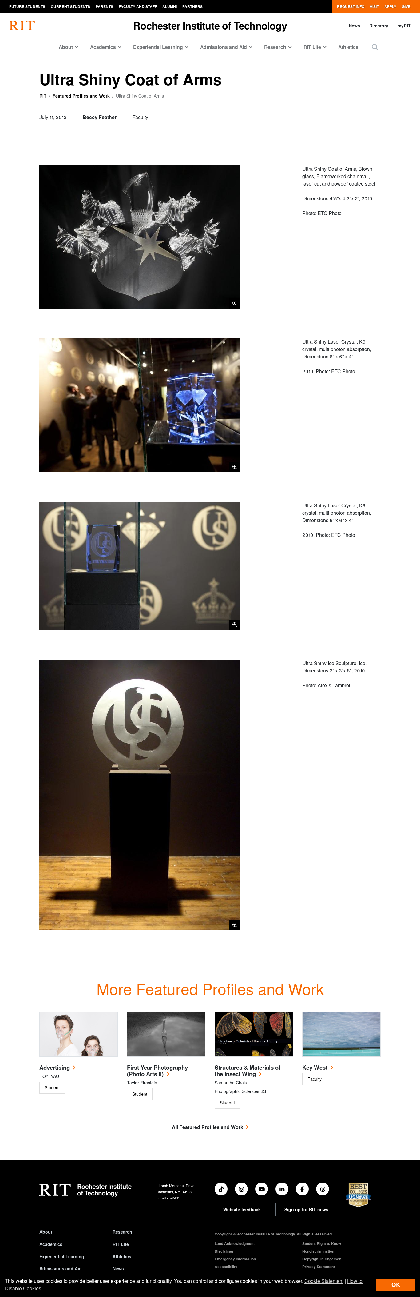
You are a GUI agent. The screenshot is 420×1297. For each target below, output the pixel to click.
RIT (42, 96)
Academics (50, 1244)
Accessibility (226, 1266)
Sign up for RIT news (306, 1209)
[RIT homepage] (22, 25)
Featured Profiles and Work (81, 96)
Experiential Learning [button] (158, 46)
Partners (192, 6)
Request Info (350, 6)
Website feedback (242, 1209)
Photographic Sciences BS (240, 1091)
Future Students (27, 6)
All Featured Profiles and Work (207, 1127)
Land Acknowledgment (235, 1243)
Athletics (348, 46)
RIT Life (121, 1244)
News (354, 25)
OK (395, 1284)
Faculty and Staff (138, 6)
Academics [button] (103, 46)
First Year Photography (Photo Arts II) (157, 1070)
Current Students (70, 6)
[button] (375, 47)
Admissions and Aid (60, 1268)
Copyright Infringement (322, 1259)
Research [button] (275, 46)
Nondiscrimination (318, 1251)
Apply (390, 6)
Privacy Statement (318, 1266)
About (45, 1232)
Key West (314, 1067)
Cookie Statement (323, 1280)
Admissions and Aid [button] (223, 46)
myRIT (404, 25)
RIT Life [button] (312, 46)
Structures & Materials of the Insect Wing (247, 1070)
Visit (374, 6)
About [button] (66, 46)
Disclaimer (224, 1251)
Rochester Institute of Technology (210, 25)
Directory (378, 25)
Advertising (54, 1067)
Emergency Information (235, 1259)
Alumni (169, 6)
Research (122, 1232)
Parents (104, 6)
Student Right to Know (321, 1243)
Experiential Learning (61, 1256)
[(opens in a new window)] (221, 1189)
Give (406, 6)
